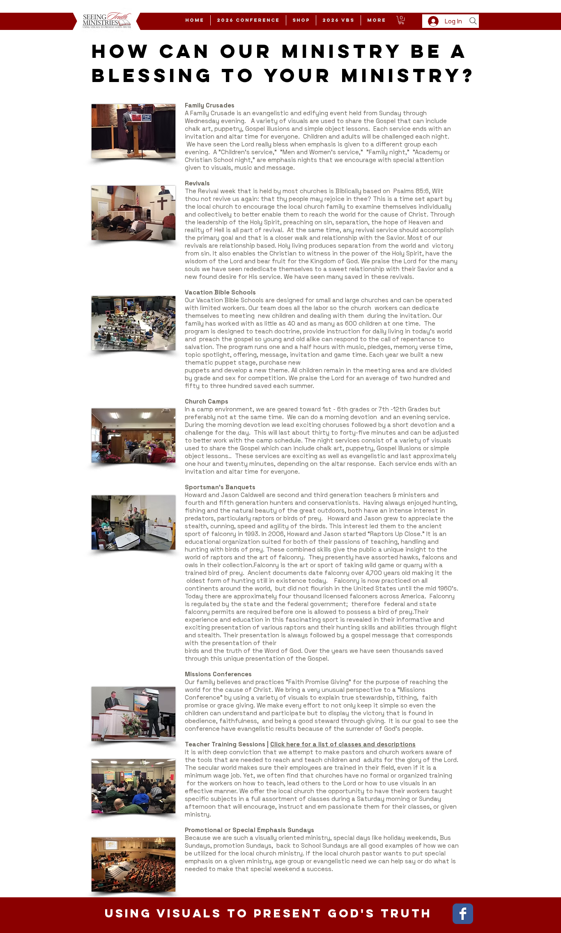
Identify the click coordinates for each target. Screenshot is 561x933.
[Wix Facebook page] (463, 913)
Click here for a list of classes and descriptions (343, 744)
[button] (401, 20)
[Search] (473, 21)
